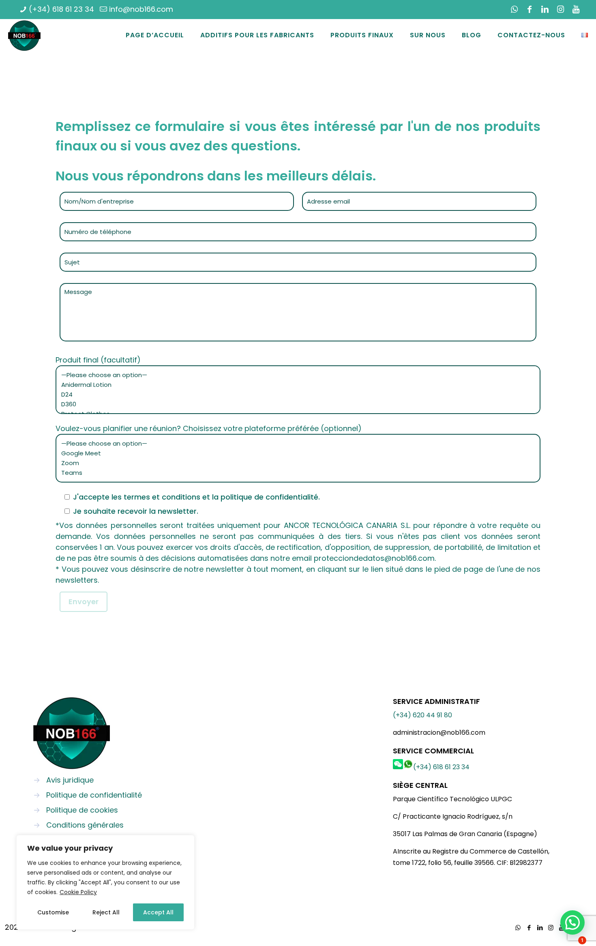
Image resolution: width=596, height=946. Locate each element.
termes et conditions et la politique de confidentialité (221, 497)
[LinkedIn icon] (545, 9)
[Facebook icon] (529, 9)
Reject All (106, 912)
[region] (105, 882)
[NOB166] (24, 35)
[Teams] (295, 473)
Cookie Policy (78, 892)
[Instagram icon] (560, 9)
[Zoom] (295, 463)
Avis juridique (70, 780)
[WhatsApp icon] (514, 9)
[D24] (295, 394)
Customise (53, 912)
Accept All (158, 912)
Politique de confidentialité (94, 795)
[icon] (575, 9)
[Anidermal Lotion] (295, 385)
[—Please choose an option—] (295, 375)
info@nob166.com (141, 9)
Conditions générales (85, 825)
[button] (572, 922)
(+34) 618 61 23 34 (61, 9)
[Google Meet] (295, 453)
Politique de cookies (82, 810)
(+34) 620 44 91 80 (422, 715)
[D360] (295, 404)
